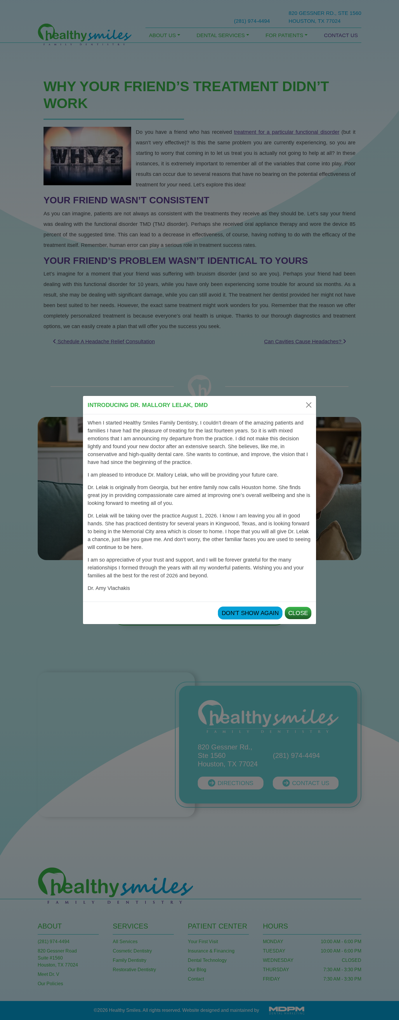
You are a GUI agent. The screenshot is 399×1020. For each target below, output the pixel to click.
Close (298, 613)
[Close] (309, 405)
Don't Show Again (250, 613)
